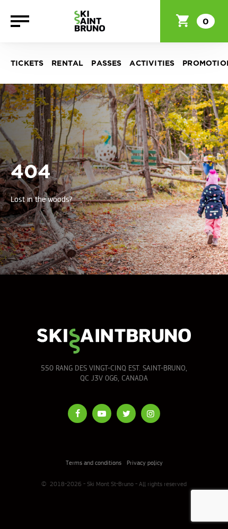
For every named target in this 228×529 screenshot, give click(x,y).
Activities (151, 63)
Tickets (27, 63)
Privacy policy (145, 462)
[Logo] (89, 21)
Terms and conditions (93, 462)
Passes (106, 63)
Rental (67, 63)
